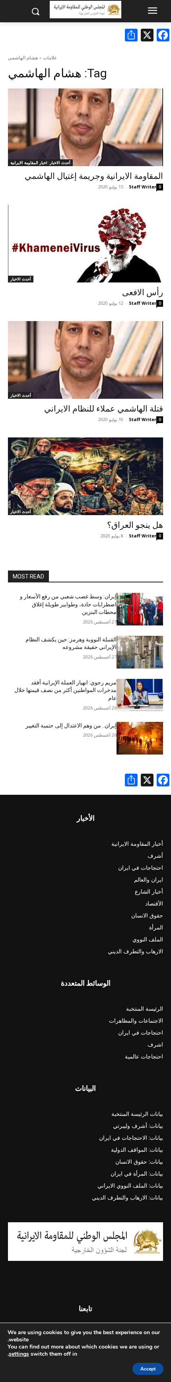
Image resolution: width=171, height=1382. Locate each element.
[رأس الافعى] (85, 243)
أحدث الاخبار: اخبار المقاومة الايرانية (40, 162)
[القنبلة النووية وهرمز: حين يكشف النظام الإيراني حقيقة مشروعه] (140, 652)
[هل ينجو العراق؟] (85, 476)
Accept (147, 1369)
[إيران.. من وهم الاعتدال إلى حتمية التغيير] (140, 738)
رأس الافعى (142, 292)
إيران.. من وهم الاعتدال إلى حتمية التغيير (71, 725)
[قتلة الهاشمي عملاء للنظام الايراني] (85, 360)
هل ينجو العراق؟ (135, 525)
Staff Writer (142, 187)
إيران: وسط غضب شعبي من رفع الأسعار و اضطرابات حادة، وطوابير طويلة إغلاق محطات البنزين (68, 604)
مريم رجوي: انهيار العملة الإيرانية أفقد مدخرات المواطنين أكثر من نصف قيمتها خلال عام (65, 690)
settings (19, 1354)
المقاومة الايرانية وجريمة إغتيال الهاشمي (94, 176)
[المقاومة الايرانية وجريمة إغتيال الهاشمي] (85, 127)
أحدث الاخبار (20, 279)
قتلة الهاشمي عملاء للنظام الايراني (103, 409)
